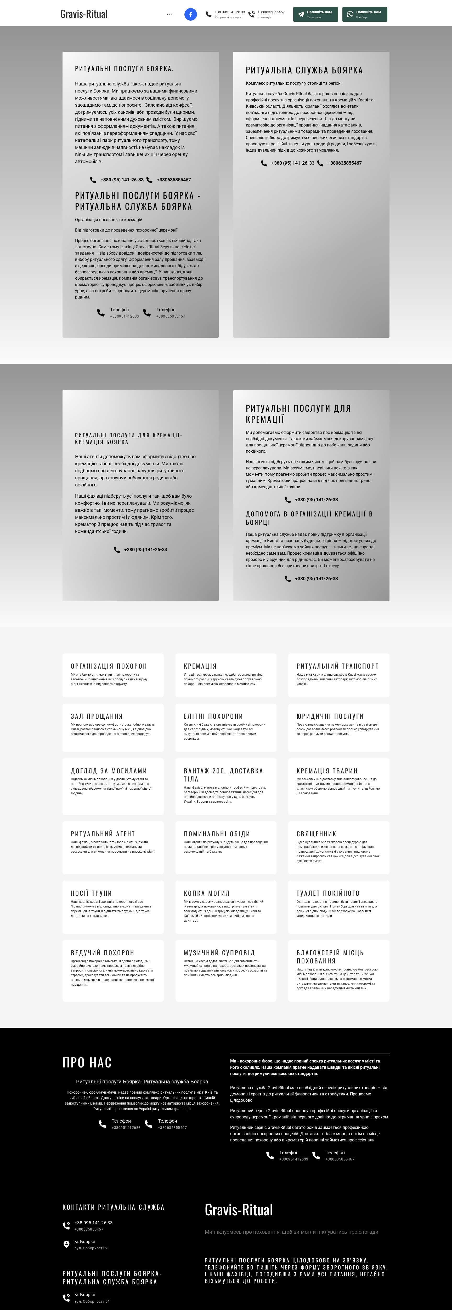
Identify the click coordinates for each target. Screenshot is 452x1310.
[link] (88, 1226)
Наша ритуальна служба (270, 534)
